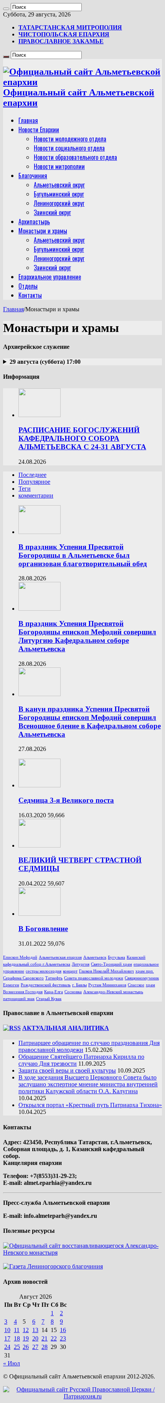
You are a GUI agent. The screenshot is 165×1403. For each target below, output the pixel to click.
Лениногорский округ (59, 203)
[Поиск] (6, 9)
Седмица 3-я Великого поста (66, 800)
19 (26, 1338)
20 (35, 1338)
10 (7, 1330)
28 (44, 1347)
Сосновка (73, 992)
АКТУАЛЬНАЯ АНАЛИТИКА (65, 1028)
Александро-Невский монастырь (113, 992)
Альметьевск (94, 957)
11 (17, 1330)
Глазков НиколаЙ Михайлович (106, 971)
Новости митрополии (59, 166)
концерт (70, 971)
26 (26, 1347)
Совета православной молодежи (93, 978)
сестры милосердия (43, 971)
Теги (24, 488)
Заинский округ (52, 212)
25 (17, 1347)
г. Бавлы (79, 985)
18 (17, 1338)
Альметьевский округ (59, 184)
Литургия (80, 964)
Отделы (28, 286)
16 (63, 1330)
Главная (28, 120)
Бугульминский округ (59, 194)
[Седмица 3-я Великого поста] (39, 785)
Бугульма (116, 957)
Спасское (136, 985)
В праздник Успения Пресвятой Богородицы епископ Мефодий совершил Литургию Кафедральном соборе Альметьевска (87, 636)
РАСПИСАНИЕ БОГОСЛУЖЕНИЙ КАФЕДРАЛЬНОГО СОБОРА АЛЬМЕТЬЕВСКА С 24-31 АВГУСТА (82, 438)
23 (63, 1338)
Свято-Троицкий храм (111, 964)
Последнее (32, 475)
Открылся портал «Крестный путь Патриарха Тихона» (90, 1105)
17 (7, 1338)
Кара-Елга (53, 992)
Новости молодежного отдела (70, 138)
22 (54, 1338)
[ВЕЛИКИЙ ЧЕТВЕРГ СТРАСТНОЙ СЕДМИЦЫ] (39, 845)
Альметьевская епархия (60, 957)
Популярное (34, 481)
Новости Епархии (38, 129)
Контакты (30, 295)
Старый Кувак (48, 999)
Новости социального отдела (69, 148)
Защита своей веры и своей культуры (67, 1070)
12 (26, 1330)
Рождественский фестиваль (46, 985)
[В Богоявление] (39, 913)
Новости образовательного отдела (75, 157)
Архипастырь (34, 221)
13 (35, 1330)
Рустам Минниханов (107, 985)
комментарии (35, 495)
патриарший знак (19, 999)
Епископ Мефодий (20, 957)
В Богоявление (43, 929)
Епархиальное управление (49, 276)
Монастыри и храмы (42, 230)
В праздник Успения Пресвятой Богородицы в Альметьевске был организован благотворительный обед (82, 555)
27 (35, 1347)
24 (7, 1347)
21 (44, 1338)
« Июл (11, 1363)
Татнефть (54, 978)
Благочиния (32, 175)
